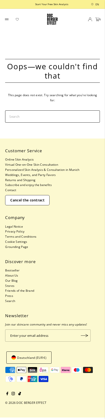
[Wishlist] (17, 19)
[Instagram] (13, 394)
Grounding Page (16, 247)
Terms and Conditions (20, 236)
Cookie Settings (16, 242)
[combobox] (92, 4)
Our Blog (11, 280)
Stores (9, 286)
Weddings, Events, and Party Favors (30, 175)
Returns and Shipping (20, 180)
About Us (11, 275)
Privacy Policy (14, 231)
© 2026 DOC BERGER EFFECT (25, 403)
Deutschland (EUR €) (31, 358)
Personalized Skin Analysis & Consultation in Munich (42, 170)
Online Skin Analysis (19, 159)
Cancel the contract (27, 200)
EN (95, 4)
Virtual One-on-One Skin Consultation (31, 164)
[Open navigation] (7, 19)
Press (9, 296)
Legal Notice (14, 226)
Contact (10, 190)
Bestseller (12, 270)
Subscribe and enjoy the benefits (28, 185)
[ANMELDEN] (84, 335)
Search (10, 301)
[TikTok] (19, 394)
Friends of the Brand (19, 290)
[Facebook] (7, 394)
